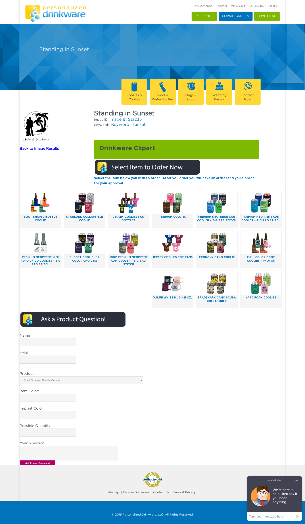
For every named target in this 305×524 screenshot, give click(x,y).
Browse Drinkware (136, 492)
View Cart (238, 6)
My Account (203, 6)
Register (221, 6)
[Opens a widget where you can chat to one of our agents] (274, 498)
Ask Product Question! (37, 463)
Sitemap (113, 492)
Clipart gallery (236, 16)
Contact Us (161, 492)
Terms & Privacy (184, 492)
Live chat (267, 16)
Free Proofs (204, 16)
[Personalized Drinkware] (55, 6)
